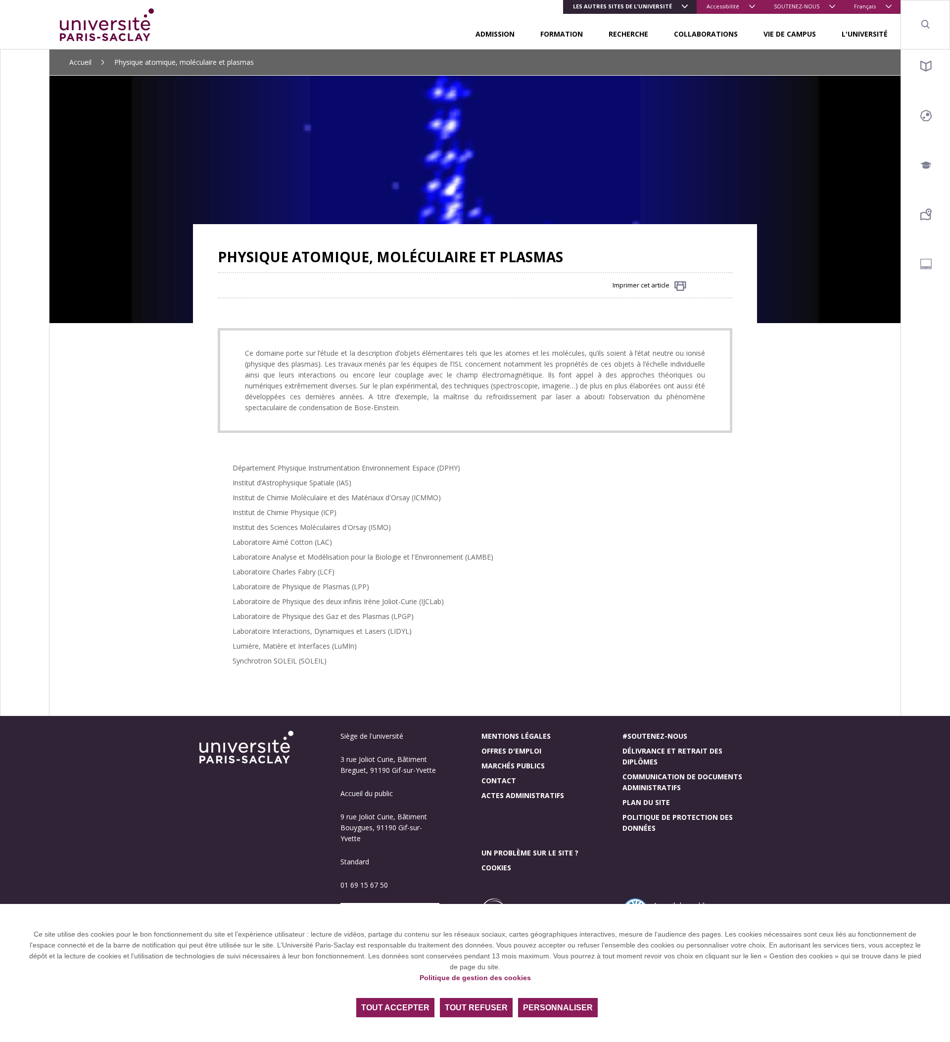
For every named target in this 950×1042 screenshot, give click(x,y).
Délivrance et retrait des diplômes (672, 756)
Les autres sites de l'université (622, 6)
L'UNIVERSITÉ (865, 34)
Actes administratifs (522, 795)
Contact (498, 780)
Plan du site (646, 802)
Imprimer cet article (641, 285)
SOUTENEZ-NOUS (796, 6)
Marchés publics (513, 765)
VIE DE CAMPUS (789, 34)
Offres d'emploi (511, 751)
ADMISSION (495, 34)
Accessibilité (723, 6)
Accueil (80, 62)
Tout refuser (476, 1007)
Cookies (496, 867)
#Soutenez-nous (654, 736)
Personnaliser (558, 1007)
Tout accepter (395, 1007)
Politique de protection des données (677, 822)
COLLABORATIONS (706, 34)
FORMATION (561, 34)
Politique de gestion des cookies (475, 978)
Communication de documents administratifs (682, 782)
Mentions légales (516, 736)
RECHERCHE (628, 34)
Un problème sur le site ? (529, 852)
